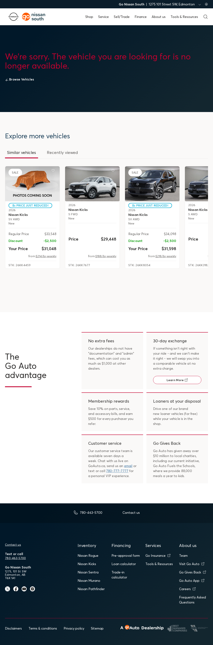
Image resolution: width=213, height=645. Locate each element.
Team (183, 555)
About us (159, 17)
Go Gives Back (190, 572)
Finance (141, 17)
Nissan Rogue (88, 555)
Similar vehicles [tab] (21, 152)
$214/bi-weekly (46, 256)
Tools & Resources (184, 17)
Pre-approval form (125, 555)
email (128, 466)
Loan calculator (123, 564)
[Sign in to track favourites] (53, 171)
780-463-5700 (15, 558)
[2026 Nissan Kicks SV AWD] (32, 183)
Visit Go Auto (189, 564)
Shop (89, 17)
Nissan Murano (89, 580)
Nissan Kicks (87, 564)
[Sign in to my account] (206, 4)
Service (103, 17)
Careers (185, 589)
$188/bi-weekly (105, 256)
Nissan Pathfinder (91, 589)
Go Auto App (189, 580)
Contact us (13, 545)
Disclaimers (13, 628)
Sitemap (97, 628)
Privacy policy (74, 628)
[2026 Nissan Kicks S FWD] (92, 183)
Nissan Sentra (88, 572)
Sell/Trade (122, 17)
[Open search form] (205, 16)
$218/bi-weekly (165, 256)
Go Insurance (155, 555)
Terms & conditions (42, 628)
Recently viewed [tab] (62, 152)
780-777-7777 (117, 471)
